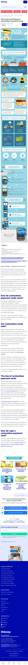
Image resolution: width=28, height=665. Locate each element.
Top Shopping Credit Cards (7, 573)
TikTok (4, 626)
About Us (3, 601)
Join (25, 2)
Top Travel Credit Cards (6, 575)
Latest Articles (6, 15)
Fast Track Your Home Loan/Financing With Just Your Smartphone (7, 487)
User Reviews (4, 607)
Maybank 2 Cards (18, 442)
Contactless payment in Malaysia (9, 401)
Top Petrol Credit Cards (7, 571)
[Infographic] (14, 458)
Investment (17, 11)
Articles (19, 663)
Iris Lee (4, 25)
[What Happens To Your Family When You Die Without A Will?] (7, 464)
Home (2, 15)
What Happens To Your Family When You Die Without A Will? (7, 470)
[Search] (25, 7)
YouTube (5, 624)
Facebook (5, 618)
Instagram (5, 622)
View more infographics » (20, 495)
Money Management (7, 11)
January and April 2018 (12, 391)
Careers (3, 605)
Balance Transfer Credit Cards (8, 585)
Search (14, 663)
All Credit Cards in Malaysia (7, 583)
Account (25, 663)
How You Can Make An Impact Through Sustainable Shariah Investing (21, 486)
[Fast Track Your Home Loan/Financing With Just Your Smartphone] (7, 479)
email (17, 518)
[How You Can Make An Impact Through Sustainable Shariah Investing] (21, 479)
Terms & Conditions (8, 522)
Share (23, 24)
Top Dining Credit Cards (7, 581)
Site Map (20, 651)
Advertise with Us (5, 603)
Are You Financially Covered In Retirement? (21, 470)
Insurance (24, 11)
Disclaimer (15, 651)
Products (3, 663)
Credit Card (7, 13)
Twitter (4, 620)
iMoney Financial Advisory (7, 592)
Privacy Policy (21, 522)
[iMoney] (4, 2)
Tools (9, 663)
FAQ (2, 611)
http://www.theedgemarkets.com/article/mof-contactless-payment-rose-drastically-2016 (12, 258)
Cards (12, 15)
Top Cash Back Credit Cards (8, 579)
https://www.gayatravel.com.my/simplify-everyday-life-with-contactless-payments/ (14, 261)
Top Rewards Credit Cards (7, 577)
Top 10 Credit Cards (5, 568)
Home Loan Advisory (6, 594)
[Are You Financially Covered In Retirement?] (21, 464)
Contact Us (4, 609)
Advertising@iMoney (14, 653)
